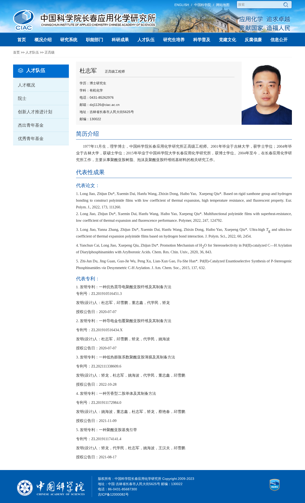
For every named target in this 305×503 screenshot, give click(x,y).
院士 (22, 98)
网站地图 (222, 5)
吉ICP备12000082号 (113, 494)
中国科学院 (202, 5)
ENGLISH (181, 5)
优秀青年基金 (31, 138)
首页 (16, 52)
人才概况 (26, 85)
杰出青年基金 (31, 125)
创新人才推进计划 (35, 111)
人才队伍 (32, 52)
